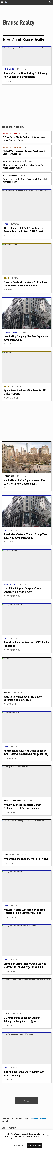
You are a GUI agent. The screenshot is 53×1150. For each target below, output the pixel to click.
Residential (7, 134)
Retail (5, 161)
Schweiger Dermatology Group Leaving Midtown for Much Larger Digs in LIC (25, 965)
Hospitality (8, 332)
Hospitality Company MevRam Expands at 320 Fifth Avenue (26, 337)
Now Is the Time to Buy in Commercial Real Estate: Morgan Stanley (26, 180)
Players (7, 1014)
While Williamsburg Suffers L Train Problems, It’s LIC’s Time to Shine (22, 806)
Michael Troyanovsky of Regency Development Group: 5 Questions (24, 152)
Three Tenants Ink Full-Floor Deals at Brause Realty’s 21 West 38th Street (24, 229)
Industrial (7, 584)
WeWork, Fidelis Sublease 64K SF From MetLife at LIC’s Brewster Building (24, 911)
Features (7, 692)
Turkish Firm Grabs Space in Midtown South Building (24, 1073)
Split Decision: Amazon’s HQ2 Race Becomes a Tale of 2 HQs (23, 698)
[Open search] (49, 2)
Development (17, 147)
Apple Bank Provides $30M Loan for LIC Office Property (25, 391)
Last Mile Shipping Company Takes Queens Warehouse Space (22, 589)
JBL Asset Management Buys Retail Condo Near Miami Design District (24, 166)
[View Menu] (1, 2)
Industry (6, 175)
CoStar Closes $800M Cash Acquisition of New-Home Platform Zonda (24, 139)
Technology (17, 134)
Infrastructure (10, 800)
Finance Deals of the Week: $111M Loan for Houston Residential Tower (26, 283)
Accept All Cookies (34, 1145)
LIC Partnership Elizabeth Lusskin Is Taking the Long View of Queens (23, 1019)
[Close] (48, 1135)
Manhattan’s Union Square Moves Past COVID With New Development (25, 481)
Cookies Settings (17, 1145)
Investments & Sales (16, 161)
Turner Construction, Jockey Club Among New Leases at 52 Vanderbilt (25, 75)
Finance (14, 175)
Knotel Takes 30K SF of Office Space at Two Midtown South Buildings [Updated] (26, 752)
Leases (11, 69)
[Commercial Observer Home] (16, 2)
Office (6, 69)
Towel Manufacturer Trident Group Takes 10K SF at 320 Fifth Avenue (26, 535)
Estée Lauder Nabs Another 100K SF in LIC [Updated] (26, 643)
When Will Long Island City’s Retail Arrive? (27, 859)
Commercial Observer (37, 1118)
